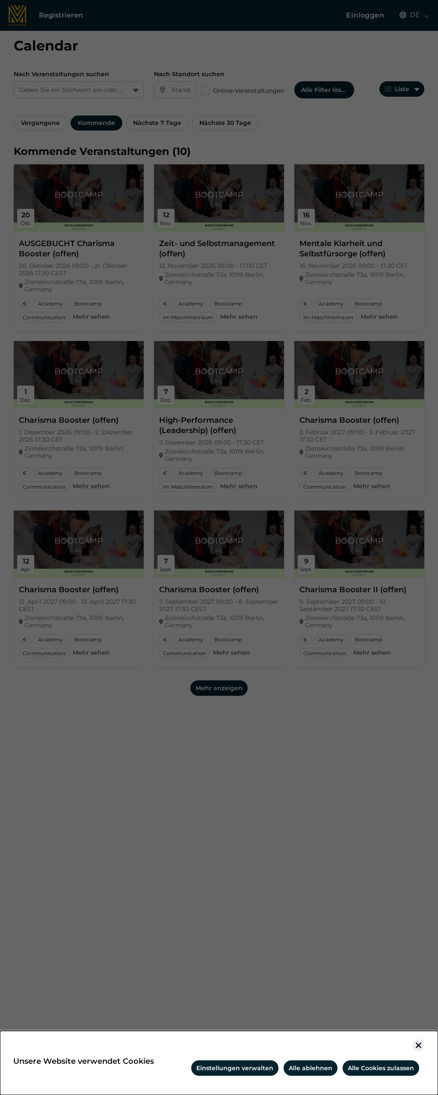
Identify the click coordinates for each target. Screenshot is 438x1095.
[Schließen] (418, 1045)
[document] (219, 1063)
